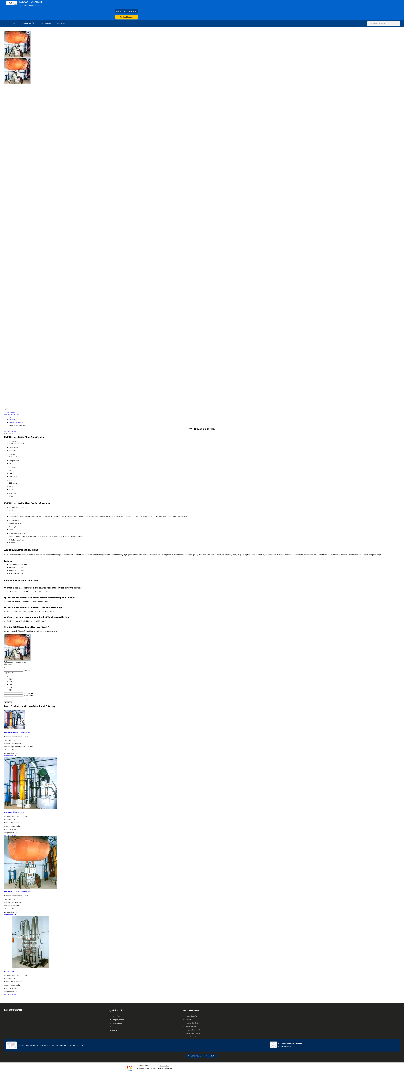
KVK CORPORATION (30, 3)
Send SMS (211, 1056)
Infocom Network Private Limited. (162, 1068)
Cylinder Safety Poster (192, 1033)
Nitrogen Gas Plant (191, 1023)
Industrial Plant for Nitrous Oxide (18, 892)
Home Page (11, 23)
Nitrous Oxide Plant (16, 422)
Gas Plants (188, 1019)
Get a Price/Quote (10, 431)
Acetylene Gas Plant (192, 1026)
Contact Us (60, 23)
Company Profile (28, 23)
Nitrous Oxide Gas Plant (14, 812)
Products (12, 420)
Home (11, 417)
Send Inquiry (127, 17)
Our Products (45, 23)
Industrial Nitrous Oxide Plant (17, 733)
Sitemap (115, 1030)
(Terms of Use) (164, 1066)
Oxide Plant (9, 971)
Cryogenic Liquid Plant (192, 1030)
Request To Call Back (11, 415)
